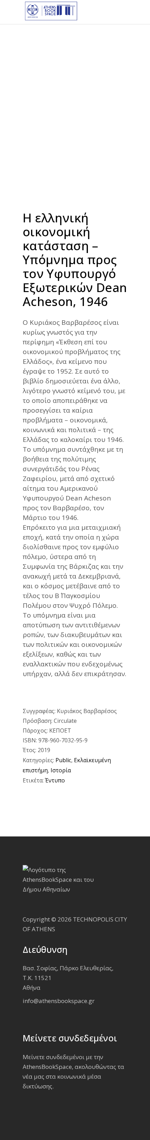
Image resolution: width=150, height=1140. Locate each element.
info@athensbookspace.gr (59, 1001)
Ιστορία (61, 770)
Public (63, 760)
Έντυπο (55, 780)
